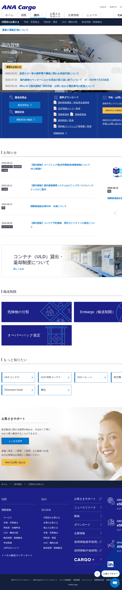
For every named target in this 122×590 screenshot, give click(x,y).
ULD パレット (84, 377)
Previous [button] (115, 213)
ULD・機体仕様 (69, 22)
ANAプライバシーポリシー (21, 580)
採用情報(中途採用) (85, 550)
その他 (4, 170)
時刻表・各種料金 (12, 528)
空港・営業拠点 (31, 22)
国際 (23, 15)
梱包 (43, 390)
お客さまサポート (55, 15)
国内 (36, 15)
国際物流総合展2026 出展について (48, 206)
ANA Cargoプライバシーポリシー (45, 580)
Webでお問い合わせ (15, 462)
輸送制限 (17, 166)
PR (3, 208)
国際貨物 (6, 510)
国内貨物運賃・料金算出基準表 (73, 102)
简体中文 (113, 7)
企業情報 (73, 15)
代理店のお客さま (10, 22)
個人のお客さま (50, 528)
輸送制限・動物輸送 (92, 22)
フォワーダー (7, 166)
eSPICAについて (11, 548)
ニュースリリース (85, 507)
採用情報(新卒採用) (85, 542)
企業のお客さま (50, 523)
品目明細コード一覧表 (69, 108)
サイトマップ (87, 580)
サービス (8, 518)
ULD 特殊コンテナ (51, 377)
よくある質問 (15, 441)
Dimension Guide (13, 390)
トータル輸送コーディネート (16, 555)
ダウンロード (82, 524)
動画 (77, 516)
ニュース (91, 15)
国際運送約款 (99, 580)
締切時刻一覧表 (66, 120)
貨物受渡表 (63, 114)
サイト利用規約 (65, 580)
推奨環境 (76, 580)
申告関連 (8, 543)
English (103, 7)
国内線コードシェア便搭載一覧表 (75, 126)
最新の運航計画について (15, 30)
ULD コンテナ (11, 377)
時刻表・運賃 (50, 22)
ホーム (9, 15)
